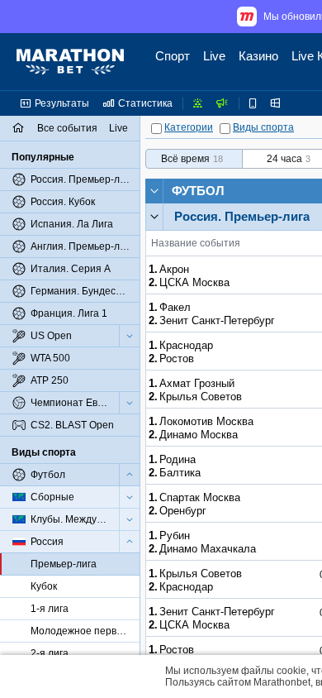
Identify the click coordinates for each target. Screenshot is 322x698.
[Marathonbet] (70, 62)
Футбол (198, 191)
